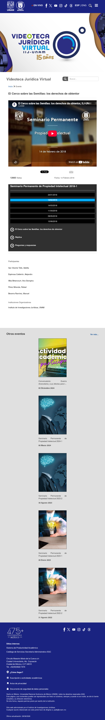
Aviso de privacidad (18, 683)
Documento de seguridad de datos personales (29, 688)
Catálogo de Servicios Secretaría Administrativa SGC (28, 651)
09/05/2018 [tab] (52, 216)
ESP (77, 5)
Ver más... (94, 334)
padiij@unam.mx (60, 709)
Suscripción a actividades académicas (26, 677)
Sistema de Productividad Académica (22, 647)
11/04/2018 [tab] (52, 210)
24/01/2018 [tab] (52, 194)
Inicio (10, 86)
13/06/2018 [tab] (52, 221)
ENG (83, 5)
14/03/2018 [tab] (52, 205)
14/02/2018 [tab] (52, 199)
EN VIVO (38, 5)
